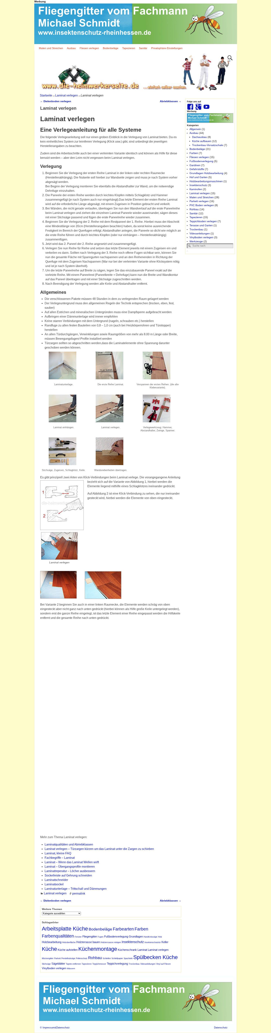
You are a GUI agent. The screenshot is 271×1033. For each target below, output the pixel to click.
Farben (141, 929)
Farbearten (123, 929)
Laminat (142, 949)
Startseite (46, 95)
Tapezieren (128, 48)
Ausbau (71, 48)
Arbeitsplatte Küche (65, 928)
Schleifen (107, 958)
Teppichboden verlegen (203, 221)
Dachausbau (199, 137)
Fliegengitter (89, 936)
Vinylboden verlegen (54, 968)
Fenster (78, 937)
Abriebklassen (170, 101)
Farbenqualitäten (58, 936)
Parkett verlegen (199, 201)
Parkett (57, 958)
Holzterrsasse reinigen (111, 942)
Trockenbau (134, 964)
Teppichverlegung (117, 963)
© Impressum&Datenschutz (55, 1027)
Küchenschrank (127, 949)
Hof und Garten (199, 177)
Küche (49, 949)
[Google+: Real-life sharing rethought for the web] (198, 105)
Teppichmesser (99, 964)
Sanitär (143, 48)
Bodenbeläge (110, 48)
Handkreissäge (150, 937)
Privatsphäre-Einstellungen (167, 48)
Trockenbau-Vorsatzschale (207, 145)
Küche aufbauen (201, 141)
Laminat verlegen (66, 95)
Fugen (100, 937)
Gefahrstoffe (197, 169)
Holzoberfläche (69, 942)
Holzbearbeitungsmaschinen (206, 181)
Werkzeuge (196, 241)
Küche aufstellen (68, 949)
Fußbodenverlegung (116, 936)
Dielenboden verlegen (55, 101)
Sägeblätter (58, 963)
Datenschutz (220, 1027)
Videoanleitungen (147, 964)
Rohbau (95, 958)
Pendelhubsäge (68, 958)
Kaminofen (196, 189)
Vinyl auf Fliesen (163, 964)
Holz (160, 937)
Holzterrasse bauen (88, 942)
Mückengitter (47, 958)
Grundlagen (136, 936)
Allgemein (195, 129)
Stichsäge (46, 964)
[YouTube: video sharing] (207, 105)
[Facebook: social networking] (190, 105)
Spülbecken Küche (155, 957)
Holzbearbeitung (51, 942)
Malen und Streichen (51, 48)
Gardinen (195, 165)
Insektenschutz (133, 942)
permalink (78, 893)
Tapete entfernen (73, 964)
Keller (164, 942)
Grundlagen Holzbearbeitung (206, 173)
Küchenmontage (97, 949)
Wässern (71, 968)
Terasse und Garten (201, 225)
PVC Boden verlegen (202, 205)
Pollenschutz (81, 958)
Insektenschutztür (153, 942)
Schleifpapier (117, 958)
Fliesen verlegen (89, 48)
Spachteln (128, 958)
